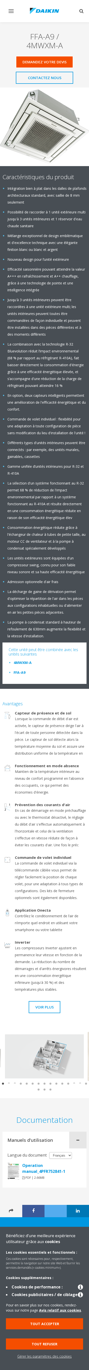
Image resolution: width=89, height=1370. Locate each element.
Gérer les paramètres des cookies (44, 1356)
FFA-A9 (19, 672)
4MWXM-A (23, 662)
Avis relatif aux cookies (60, 1310)
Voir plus (44, 1007)
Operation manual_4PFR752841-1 (43, 1168)
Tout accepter (44, 1323)
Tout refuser (44, 1344)
